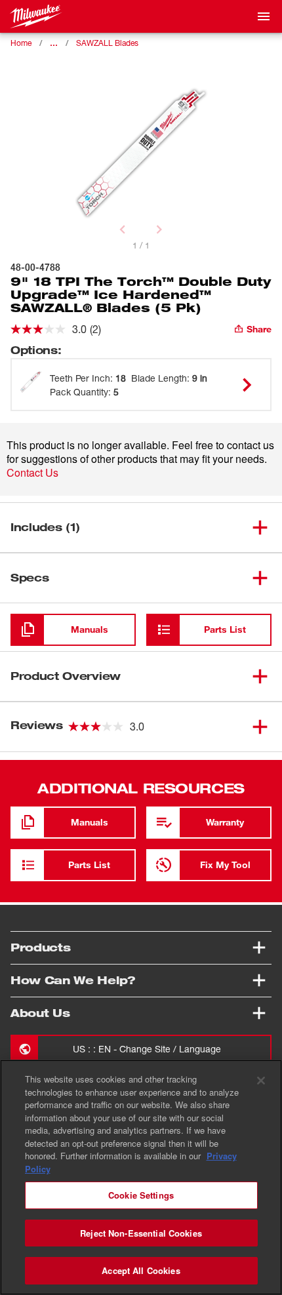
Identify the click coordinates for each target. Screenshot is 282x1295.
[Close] (261, 1080)
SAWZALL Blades (107, 43)
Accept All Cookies (141, 1270)
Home (20, 43)
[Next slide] (159, 229)
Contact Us (32, 472)
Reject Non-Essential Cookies (141, 1233)
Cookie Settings (141, 1195)
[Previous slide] (123, 229)
